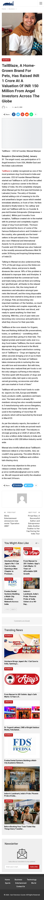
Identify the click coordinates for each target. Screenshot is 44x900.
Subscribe (34, 867)
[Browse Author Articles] (22, 498)
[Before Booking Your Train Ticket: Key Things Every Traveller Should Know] (22, 812)
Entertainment (20, 883)
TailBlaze (6, 171)
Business (6, 60)
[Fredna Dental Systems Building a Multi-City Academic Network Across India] (12, 583)
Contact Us (20, 886)
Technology (31, 880)
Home (7, 880)
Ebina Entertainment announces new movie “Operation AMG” (11, 521)
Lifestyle (8, 702)
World (33, 883)
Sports (7, 883)
